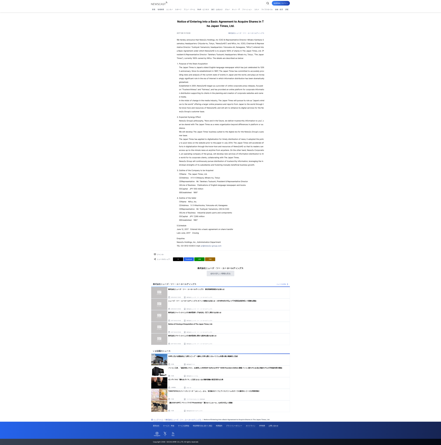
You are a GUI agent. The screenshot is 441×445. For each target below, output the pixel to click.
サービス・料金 (168, 426)
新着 (153, 9)
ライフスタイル (267, 9)
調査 (286, 9)
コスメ (256, 9)
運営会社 (156, 426)
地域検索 (161, 9)
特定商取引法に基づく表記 (202, 426)
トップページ (158, 420)
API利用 (262, 426)
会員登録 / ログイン (281, 3)
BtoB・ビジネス (203, 9)
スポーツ (178, 9)
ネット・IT (236, 9)
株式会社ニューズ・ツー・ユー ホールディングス (246, 33)
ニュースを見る (281, 284)
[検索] (267, 3)
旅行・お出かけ (217, 9)
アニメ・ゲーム (189, 9)
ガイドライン (250, 426)
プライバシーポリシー (234, 426)
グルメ (227, 9)
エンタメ (169, 9)
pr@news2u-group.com (211, 246)
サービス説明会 (183, 426)
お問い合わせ (273, 426)
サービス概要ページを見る (424, 440)
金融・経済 (279, 9)
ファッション (247, 9)
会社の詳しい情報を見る (220, 273)
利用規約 (219, 426)
